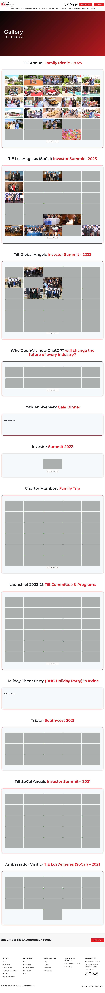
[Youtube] (76, 4)
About (17, 8)
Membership (53, 8)
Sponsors (77, 8)
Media (84, 8)
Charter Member (29, 8)
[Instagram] (69, 4)
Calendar (63, 8)
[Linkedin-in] (72, 4)
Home (12, 8)
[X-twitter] (66, 4)
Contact (93, 8)
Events (70, 8)
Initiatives (42, 8)
